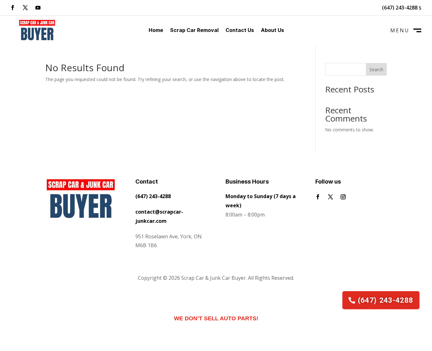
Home (156, 30)
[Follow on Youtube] (38, 8)
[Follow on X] (25, 8)
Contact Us (239, 30)
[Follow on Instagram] (343, 197)
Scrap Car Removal (194, 30)
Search (376, 69)
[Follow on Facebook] (13, 8)
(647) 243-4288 (399, 7)
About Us (272, 30)
